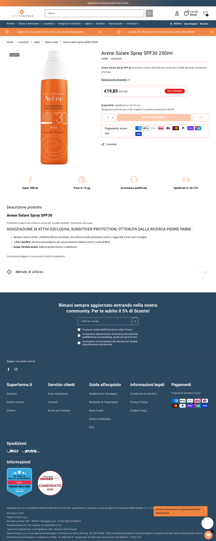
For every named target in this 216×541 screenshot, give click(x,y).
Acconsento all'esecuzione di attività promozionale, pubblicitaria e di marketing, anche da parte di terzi (110, 335)
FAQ (91, 427)
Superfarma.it (19, 384)
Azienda (12, 393)
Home (10, 42)
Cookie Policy (138, 410)
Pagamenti (181, 384)
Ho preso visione (107, 329)
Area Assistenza (58, 393)
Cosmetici (24, 42)
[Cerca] (149, 13)
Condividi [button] (111, 144)
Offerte (11, 410)
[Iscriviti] (135, 321)
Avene (104, 58)
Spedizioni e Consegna (103, 393)
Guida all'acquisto (105, 384)
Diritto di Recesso (100, 419)
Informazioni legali (147, 384)
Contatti (53, 402)
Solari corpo (52, 42)
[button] (191, 13)
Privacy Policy (139, 402)
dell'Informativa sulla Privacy (116, 329)
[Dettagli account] (177, 13)
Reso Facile (96, 410)
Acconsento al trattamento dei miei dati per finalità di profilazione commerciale (110, 343)
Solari (37, 42)
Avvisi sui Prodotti (59, 410)
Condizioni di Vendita (143, 393)
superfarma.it (15, 508)
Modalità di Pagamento (103, 402)
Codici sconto (15, 402)
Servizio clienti (61, 384)
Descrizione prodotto (114, 79)
